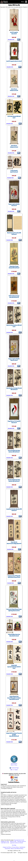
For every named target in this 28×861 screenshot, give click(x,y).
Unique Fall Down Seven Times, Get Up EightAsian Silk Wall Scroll (14, 734)
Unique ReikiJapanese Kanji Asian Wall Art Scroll (14, 667)
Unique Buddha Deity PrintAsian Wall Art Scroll (14, 635)
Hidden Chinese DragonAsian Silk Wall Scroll (14, 296)
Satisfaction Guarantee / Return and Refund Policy (15, 847)
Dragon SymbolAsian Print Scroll (14, 171)
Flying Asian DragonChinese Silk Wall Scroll (14, 267)
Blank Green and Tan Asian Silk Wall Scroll (14, 233)
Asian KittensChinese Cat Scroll (14, 89)
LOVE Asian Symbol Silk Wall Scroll (14, 117)
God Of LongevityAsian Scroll (14, 33)
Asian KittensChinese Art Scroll (14, 146)
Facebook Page (15, 767)
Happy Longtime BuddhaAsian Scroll (14, 204)
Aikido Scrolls (13, 841)
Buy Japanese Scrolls (19, 840)
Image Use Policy (7, 847)
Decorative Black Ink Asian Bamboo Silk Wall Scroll (14, 451)
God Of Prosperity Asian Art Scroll (14, 61)
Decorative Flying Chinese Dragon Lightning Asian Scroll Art (14, 610)
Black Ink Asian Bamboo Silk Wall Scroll (14, 325)
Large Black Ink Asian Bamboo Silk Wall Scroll (14, 509)
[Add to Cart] (18, 39)
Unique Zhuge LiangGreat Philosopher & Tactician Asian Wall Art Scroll (14, 698)
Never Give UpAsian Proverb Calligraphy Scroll (14, 542)
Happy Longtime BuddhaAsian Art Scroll (14, 359)
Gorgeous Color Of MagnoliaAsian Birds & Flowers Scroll (14, 576)
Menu (23, 1)
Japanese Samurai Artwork (16, 842)
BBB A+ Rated (14, 769)
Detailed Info (11, 39)
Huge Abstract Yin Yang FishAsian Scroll (14, 421)
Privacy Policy (15, 847)
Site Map (14, 845)
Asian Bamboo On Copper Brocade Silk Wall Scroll (14, 388)
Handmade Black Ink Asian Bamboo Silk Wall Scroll (14, 480)
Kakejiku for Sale (5, 841)
